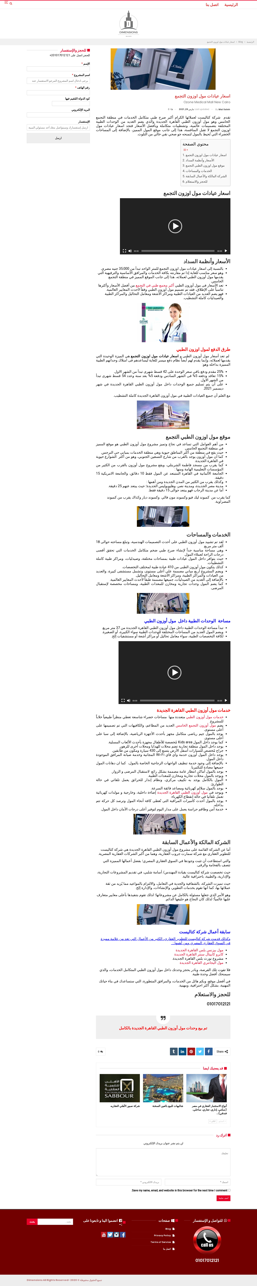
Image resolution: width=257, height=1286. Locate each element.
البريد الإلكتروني (81, 109)
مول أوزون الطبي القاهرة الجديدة (182, 792)
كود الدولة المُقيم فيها (77, 98)
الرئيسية (231, 4)
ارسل (58, 138)
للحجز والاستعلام (196, 181)
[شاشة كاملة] (124, 251)
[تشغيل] (226, 251)
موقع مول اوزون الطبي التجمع (205, 165)
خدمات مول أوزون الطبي (204, 717)
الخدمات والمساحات (199, 171)
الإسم (85, 63)
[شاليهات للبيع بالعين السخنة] (163, 1088)
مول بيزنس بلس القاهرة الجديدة (199, 950)
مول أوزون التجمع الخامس (196, 725)
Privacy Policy (162, 1235)
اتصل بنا (212, 4)
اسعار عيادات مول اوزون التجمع (206, 155)
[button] (175, 226)
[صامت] (130, 251)
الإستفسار (84, 121)
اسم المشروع (81, 75)
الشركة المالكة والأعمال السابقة (206, 176)
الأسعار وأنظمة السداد (200, 160)
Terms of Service (161, 1242)
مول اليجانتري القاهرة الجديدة (201, 963)
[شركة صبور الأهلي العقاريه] (120, 1088)
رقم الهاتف (82, 87)
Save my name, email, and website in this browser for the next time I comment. (179, 1190)
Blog (168, 1228)
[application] (175, 226)
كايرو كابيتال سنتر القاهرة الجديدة (198, 954)
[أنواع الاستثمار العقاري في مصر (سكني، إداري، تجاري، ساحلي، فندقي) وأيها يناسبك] (206, 1088)
